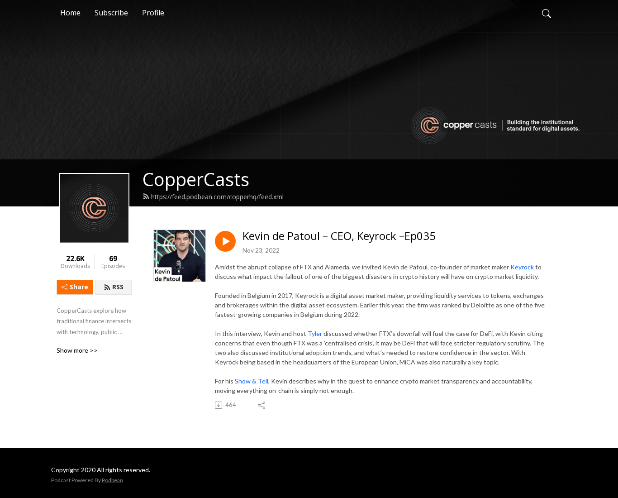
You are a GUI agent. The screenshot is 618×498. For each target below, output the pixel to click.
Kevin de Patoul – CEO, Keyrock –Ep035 (339, 236)
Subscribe (111, 13)
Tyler (315, 333)
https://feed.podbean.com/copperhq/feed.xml (217, 196)
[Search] (546, 13)
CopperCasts (196, 179)
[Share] (262, 405)
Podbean (112, 480)
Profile (153, 13)
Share (79, 287)
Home (70, 13)
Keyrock (522, 267)
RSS (118, 287)
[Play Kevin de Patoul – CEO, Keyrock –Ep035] (225, 241)
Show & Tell (251, 381)
